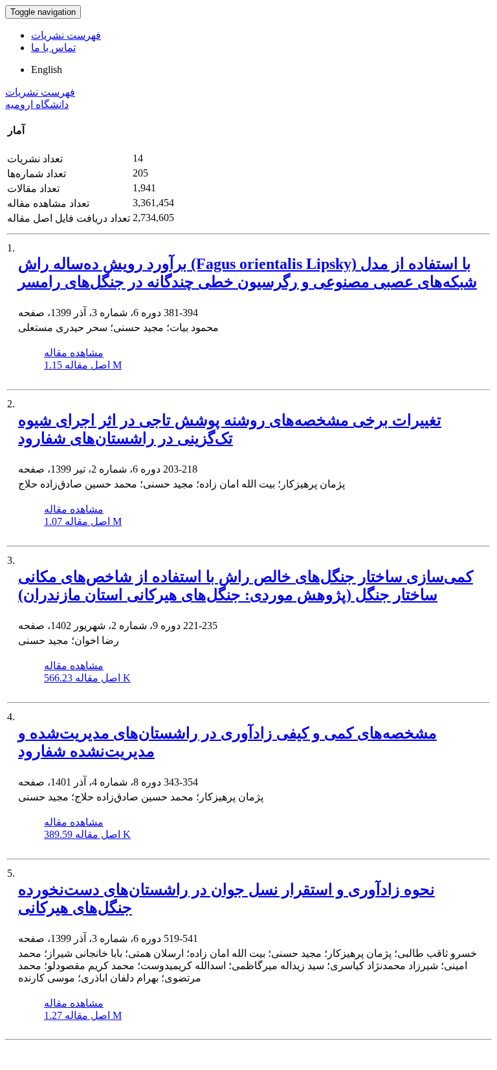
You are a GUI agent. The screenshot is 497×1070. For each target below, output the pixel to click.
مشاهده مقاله (74, 352)
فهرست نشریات (66, 35)
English (46, 69)
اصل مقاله (83, 364)
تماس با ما (53, 47)
